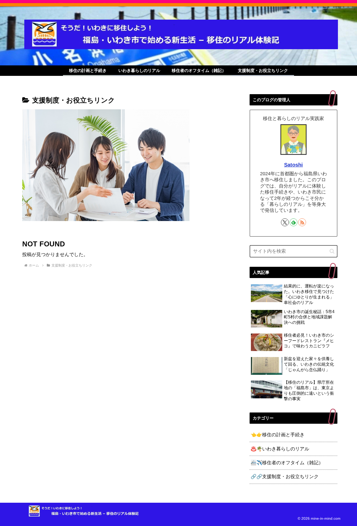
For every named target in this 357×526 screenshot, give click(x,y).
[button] (332, 251)
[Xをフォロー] (285, 222)
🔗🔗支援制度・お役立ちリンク (285, 476)
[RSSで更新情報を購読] (302, 222)
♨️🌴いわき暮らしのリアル (280, 448)
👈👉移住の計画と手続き (277, 434)
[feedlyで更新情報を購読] (293, 222)
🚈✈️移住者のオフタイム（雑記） (287, 462)
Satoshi (293, 165)
